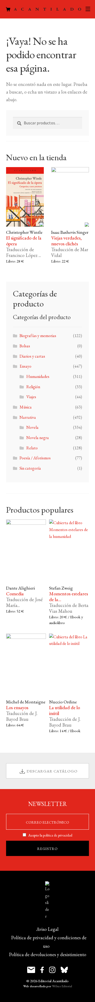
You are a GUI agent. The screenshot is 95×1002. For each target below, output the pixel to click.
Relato (32, 448)
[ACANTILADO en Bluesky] (64, 970)
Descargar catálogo (52, 771)
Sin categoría (30, 468)
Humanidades (37, 376)
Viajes (31, 397)
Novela (32, 427)
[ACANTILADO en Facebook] (42, 970)
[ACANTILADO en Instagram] (52, 970)
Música (26, 407)
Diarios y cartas (32, 356)
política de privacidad (57, 835)
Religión (33, 387)
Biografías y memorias (38, 335)
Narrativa (28, 417)
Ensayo (25, 366)
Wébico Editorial (62, 986)
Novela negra (37, 437)
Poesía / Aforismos (35, 458)
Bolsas (25, 346)
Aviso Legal (47, 929)
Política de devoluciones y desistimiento (47, 954)
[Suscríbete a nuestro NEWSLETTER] (31, 970)
